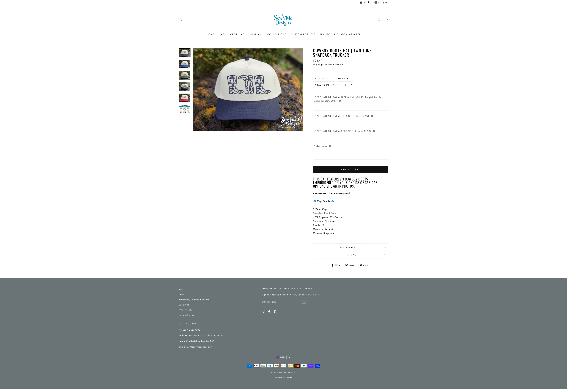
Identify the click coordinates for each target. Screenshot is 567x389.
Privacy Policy (185, 309)
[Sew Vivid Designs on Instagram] (263, 311)
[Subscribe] (304, 302)
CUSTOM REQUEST (303, 34)
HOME (210, 34)
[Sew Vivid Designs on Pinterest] (275, 311)
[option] (248, 89)
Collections (277, 34)
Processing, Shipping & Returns (194, 299)
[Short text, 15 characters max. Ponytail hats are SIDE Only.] (340, 101)
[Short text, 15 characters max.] (372, 116)
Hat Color (320, 78)
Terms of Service (186, 314)
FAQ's (181, 294)
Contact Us (184, 304)
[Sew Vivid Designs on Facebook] (269, 311)
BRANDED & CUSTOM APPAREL (340, 34)
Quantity (344, 78)
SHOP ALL (256, 34)
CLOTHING (237, 34)
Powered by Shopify (283, 377)
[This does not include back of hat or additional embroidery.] (330, 146)
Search (182, 289)
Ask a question (350, 247)
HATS (222, 34)
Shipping (317, 64)
